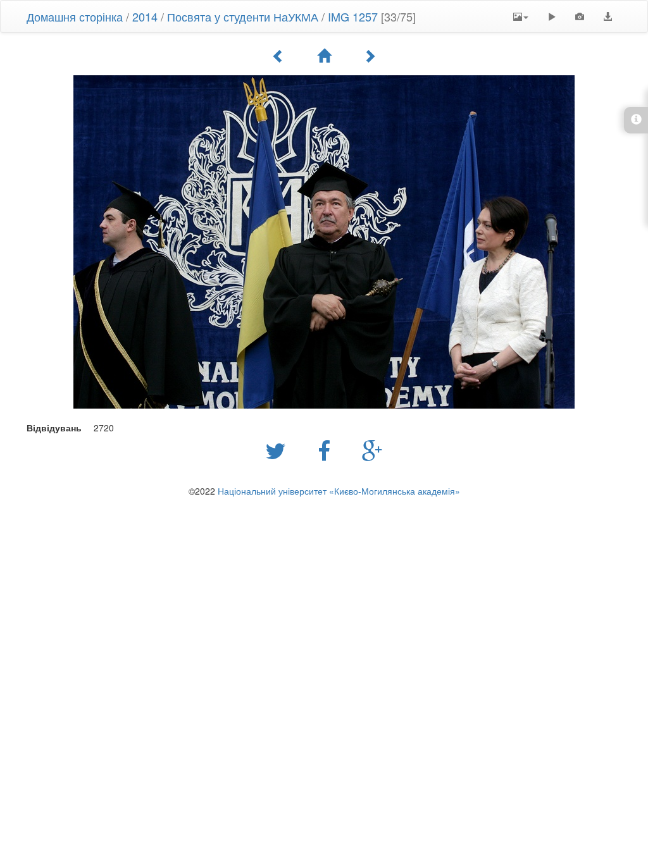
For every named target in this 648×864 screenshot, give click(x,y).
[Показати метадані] (580, 16)
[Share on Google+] (372, 450)
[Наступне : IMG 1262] (369, 56)
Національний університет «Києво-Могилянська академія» (339, 490)
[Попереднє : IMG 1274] (278, 56)
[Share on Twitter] (278, 450)
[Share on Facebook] (327, 450)
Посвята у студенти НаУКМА (242, 16)
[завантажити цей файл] (607, 16)
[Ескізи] (324, 56)
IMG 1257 (353, 16)
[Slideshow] (552, 16)
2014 (145, 16)
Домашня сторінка (75, 16)
